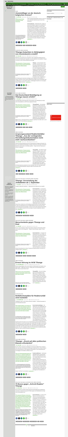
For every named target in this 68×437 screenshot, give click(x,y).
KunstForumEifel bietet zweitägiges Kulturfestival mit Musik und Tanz (9, 197)
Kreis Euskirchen (26, 215)
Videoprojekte (23, 4)
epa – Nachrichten (9, 1)
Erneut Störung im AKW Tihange (28, 262)
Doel (24, 45)
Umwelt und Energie (24, 50)
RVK (38, 421)
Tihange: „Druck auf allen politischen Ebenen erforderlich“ (30, 342)
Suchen (63, 6)
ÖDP (27, 127)
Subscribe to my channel (56, 117)
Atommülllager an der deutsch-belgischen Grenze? (28, 14)
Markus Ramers (29, 45)
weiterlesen (30, 39)
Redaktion (24, 17)
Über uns (49, 4)
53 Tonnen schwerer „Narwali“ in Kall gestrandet (9, 194)
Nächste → (33, 425)
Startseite (9, 4)
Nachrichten (17, 50)
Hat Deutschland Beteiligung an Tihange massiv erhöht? (28, 96)
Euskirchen (29, 255)
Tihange (34, 45)
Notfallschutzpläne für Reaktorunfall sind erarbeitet (30, 297)
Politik (16, 11)
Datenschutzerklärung (57, 4)
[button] (17, 42)
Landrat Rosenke (33, 421)
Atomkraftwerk (19, 45)
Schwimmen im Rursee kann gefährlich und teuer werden (9, 187)
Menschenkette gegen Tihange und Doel (29, 223)
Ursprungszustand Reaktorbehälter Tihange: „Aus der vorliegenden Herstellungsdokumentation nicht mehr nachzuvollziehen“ (30, 137)
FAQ (37, 4)
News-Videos (16, 4)
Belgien (24, 255)
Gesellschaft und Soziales (20, 178)
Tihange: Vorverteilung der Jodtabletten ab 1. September (27, 182)
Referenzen (42, 4)
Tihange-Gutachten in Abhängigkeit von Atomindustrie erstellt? (30, 53)
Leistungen (32, 4)
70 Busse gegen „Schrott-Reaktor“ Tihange (29, 385)
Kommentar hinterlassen (32, 17)
